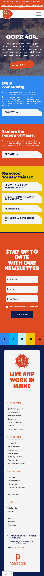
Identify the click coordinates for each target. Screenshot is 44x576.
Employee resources (14, 491)
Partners (10, 515)
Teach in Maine (13, 460)
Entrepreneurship (13, 453)
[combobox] (7, 573)
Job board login (13, 484)
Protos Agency (19, 548)
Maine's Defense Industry (16, 463)
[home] (7, 14)
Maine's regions (13, 412)
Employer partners (14, 481)
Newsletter (11, 522)
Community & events (15, 422)
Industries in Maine (14, 446)
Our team (11, 511)
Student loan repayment (16, 426)
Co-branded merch (14, 494)
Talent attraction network (16, 487)
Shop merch (12, 525)
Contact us (11, 518)
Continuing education (15, 457)
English (6, 574)
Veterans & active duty (15, 429)
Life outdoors (12, 419)
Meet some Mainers (14, 416)
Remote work (12, 450)
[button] (38, 14)
